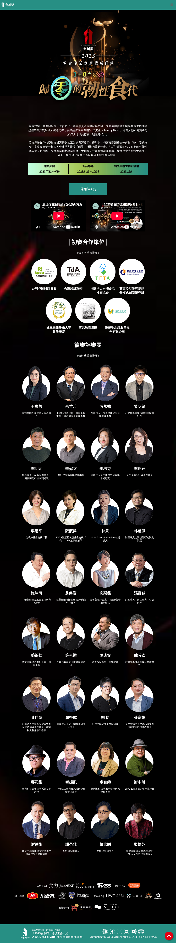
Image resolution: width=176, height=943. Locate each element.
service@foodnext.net (70, 936)
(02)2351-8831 (44, 936)
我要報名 (88, 189)
